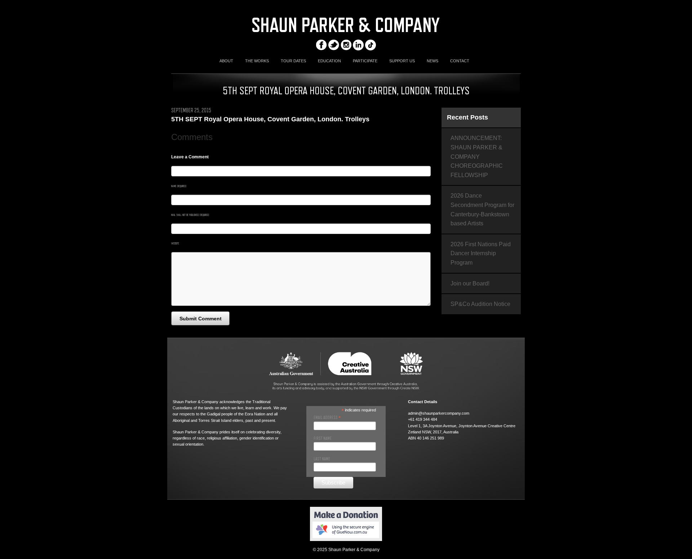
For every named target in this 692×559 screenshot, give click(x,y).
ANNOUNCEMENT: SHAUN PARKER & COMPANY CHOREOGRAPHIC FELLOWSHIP (477, 156)
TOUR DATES (293, 61)
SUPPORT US (402, 61)
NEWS (432, 61)
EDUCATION (329, 61)
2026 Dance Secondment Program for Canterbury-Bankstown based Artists (482, 209)
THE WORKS (257, 61)
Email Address (327, 417)
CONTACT (459, 61)
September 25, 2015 (191, 110)
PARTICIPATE (365, 61)
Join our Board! (470, 283)
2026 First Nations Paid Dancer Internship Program (481, 253)
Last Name (322, 458)
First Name (323, 438)
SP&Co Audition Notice (480, 304)
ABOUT (226, 61)
